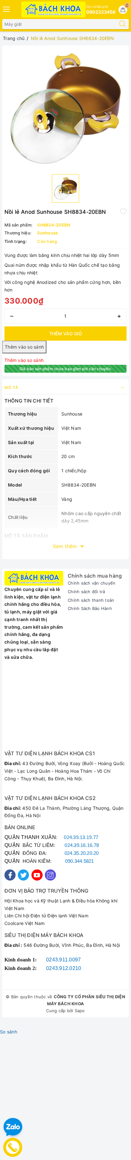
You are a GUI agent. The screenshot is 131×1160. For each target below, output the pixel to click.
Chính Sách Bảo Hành (90, 608)
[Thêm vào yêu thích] (123, 211)
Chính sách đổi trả (86, 591)
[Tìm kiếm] (122, 24)
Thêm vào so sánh (24, 360)
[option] (65, 108)
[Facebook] (10, 875)
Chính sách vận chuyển (91, 583)
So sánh (8, 1031)
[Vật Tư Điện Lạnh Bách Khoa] (53, 9)
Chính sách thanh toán (91, 600)
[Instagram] (50, 875)
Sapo (80, 1010)
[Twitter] (23, 875)
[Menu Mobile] (6, 8)
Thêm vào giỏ (65, 333)
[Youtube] (37, 875)
